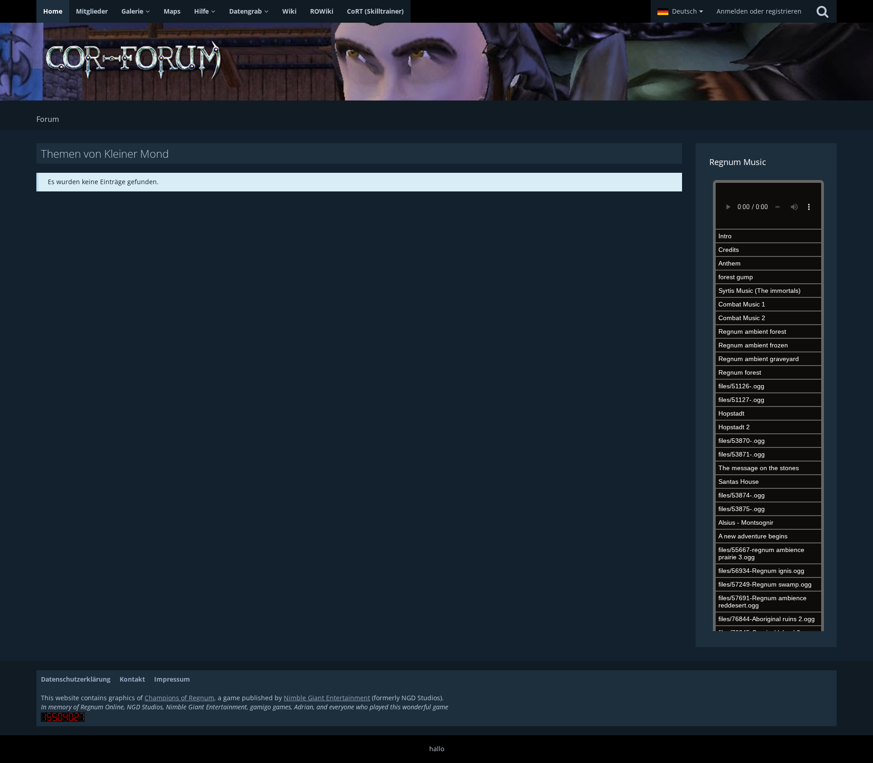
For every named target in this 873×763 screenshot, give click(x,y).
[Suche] (822, 11)
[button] (680, 11)
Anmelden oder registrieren (759, 11)
